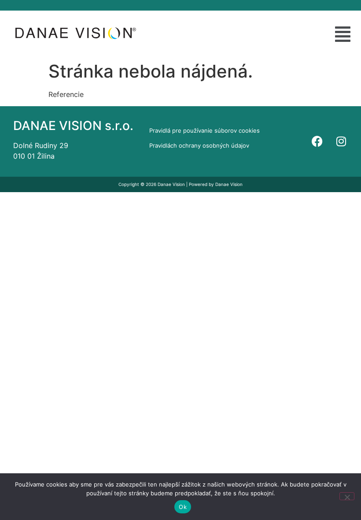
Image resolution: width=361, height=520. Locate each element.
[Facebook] (317, 141)
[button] (343, 34)
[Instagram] (341, 141)
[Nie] (346, 496)
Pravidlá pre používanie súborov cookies (204, 130)
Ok (183, 506)
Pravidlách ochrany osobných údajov (199, 145)
